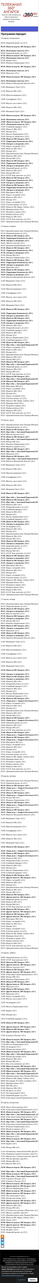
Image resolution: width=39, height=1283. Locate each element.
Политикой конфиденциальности (13, 1275)
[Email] (2, 1246)
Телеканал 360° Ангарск (11, 8)
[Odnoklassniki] (2, 1236)
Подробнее (22, 1280)
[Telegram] (2, 1243)
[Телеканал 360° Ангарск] (30, 14)
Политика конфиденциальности (19, 1256)
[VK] (2, 1239)
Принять (33, 1280)
